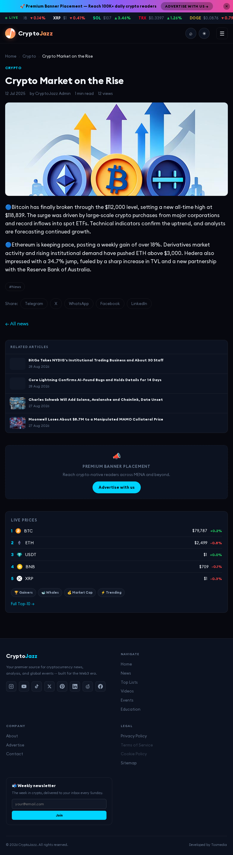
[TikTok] (37, 686)
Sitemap (129, 762)
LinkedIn (139, 303)
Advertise (15, 745)
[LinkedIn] (75, 686)
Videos (127, 691)
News (126, 673)
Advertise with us (117, 487)
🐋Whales (50, 592)
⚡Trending (111, 592)
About (12, 735)
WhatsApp (79, 303)
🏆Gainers (23, 592)
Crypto (29, 56)
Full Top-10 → (23, 603)
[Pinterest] (62, 686)
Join (59, 815)
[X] (49, 686)
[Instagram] (11, 686)
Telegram (34, 303)
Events (127, 700)
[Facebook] (100, 686)
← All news (17, 323)
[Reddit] (88, 686)
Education (130, 709)
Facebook (110, 303)
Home (10, 56)
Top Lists (129, 682)
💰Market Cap (80, 592)
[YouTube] (24, 686)
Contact (14, 753)
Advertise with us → (187, 6)
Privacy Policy (134, 735)
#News (15, 286)
